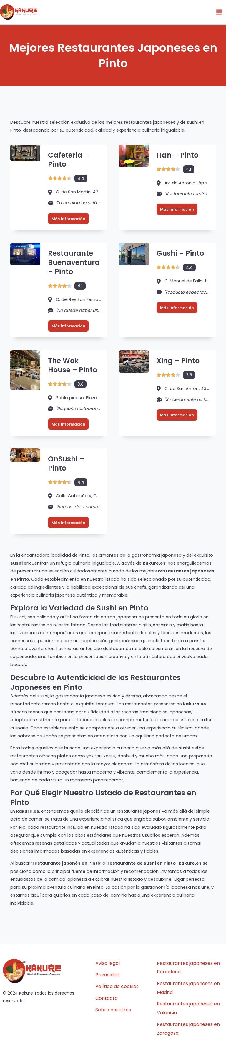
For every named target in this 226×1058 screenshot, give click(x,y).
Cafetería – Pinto (68, 159)
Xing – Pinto (178, 361)
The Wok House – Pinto (72, 365)
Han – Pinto (177, 155)
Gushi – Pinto (180, 253)
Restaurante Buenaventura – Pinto (74, 262)
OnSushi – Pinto (66, 463)
